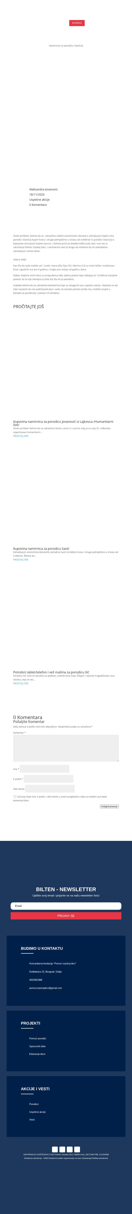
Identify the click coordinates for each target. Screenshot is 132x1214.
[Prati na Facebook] (55, 1149)
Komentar (19, 732)
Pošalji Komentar (109, 806)
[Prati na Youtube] (77, 1149)
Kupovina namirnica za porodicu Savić (41, 548)
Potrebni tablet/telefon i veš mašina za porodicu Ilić (51, 672)
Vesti (31, 1119)
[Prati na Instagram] (62, 1149)
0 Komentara (38, 205)
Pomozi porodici (37, 1038)
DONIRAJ (77, 23)
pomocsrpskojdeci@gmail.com (45, 988)
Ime (16, 769)
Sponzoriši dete (37, 1046)
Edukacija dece (37, 1054)
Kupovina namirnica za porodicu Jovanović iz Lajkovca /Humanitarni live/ (63, 423)
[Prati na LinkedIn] (70, 1149)
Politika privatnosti (100, 1158)
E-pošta (18, 779)
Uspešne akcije (39, 199)
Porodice (34, 1104)
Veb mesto (18, 788)
